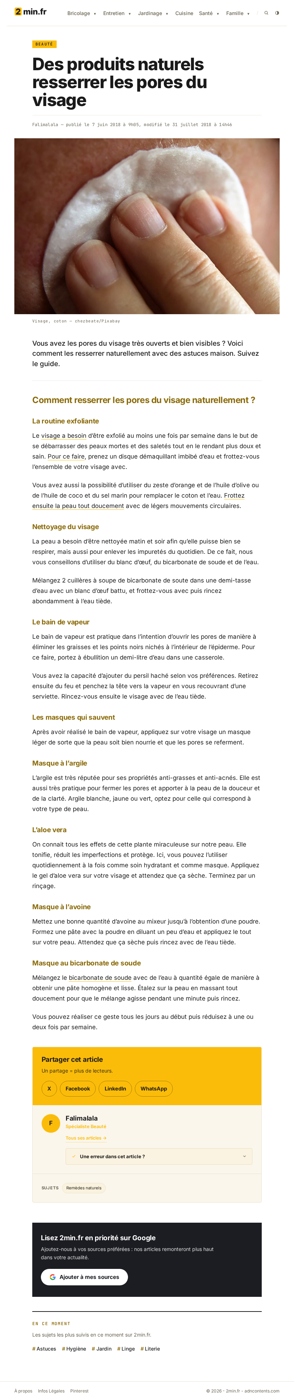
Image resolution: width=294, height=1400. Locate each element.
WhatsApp (154, 1088)
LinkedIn (115, 1088)
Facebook (78, 1088)
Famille (234, 13)
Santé (206, 13)
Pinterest (79, 1391)
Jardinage (150, 13)
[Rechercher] (266, 12)
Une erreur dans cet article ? (112, 1156)
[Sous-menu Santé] (217, 14)
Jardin (103, 1348)
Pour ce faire (66, 456)
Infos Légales (51, 1391)
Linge (128, 1348)
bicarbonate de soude (100, 977)
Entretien (113, 13)
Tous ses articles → (86, 1138)
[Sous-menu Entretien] (129, 14)
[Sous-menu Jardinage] (167, 14)
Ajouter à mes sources (89, 1277)
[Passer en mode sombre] (277, 12)
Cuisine (184, 13)
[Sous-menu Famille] (248, 14)
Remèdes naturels (83, 1187)
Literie (152, 1348)
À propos (23, 1391)
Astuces (46, 1348)
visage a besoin (63, 435)
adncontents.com (262, 1391)
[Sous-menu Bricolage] (95, 14)
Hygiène (76, 1348)
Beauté (44, 44)
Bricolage (78, 13)
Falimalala (45, 125)
